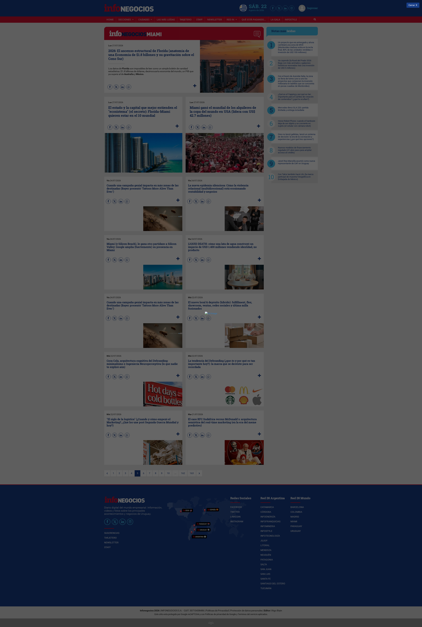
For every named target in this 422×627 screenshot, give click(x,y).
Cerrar (411, 5)
